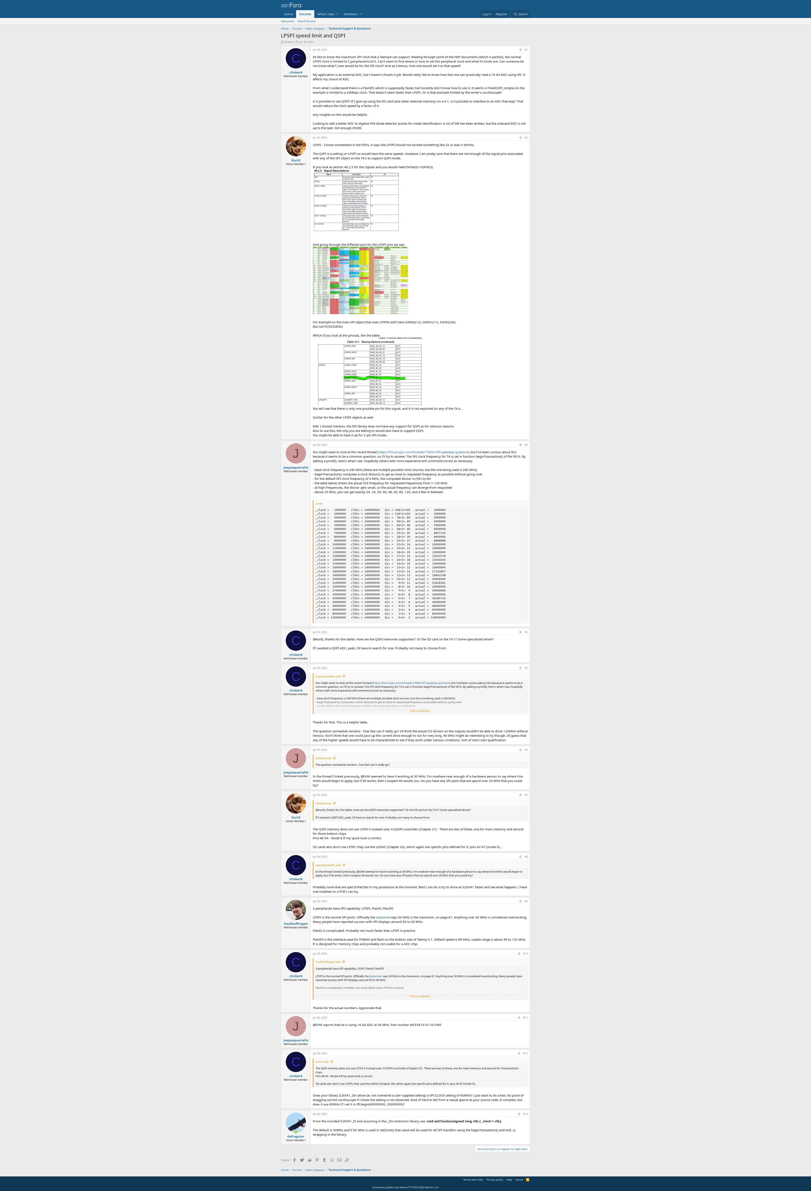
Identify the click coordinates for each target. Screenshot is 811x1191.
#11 (525, 1017)
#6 (526, 750)
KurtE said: (322, 1062)
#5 (526, 668)
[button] (337, 14)
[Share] (520, 50)
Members (351, 14)
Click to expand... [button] (420, 711)
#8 (526, 856)
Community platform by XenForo (405, 1187)
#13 (525, 1114)
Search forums (307, 21)
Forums (305, 14)
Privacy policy (494, 1179)
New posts (287, 21)
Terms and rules (473, 1179)
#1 (526, 50)
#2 (526, 137)
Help (509, 1179)
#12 (525, 1053)
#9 (526, 901)
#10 (525, 953)
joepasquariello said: (328, 676)
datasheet (383, 917)
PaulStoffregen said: (328, 962)
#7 (526, 795)
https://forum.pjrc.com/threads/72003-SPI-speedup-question (423, 452)
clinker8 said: (324, 758)
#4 (526, 632)
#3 (526, 445)
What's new (325, 14)
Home (288, 14)
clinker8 (289, 42)
